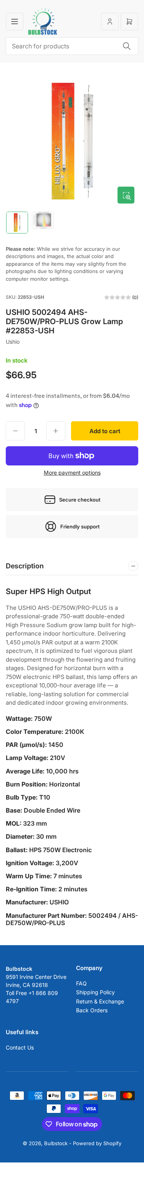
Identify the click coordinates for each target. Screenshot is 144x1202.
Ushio (13, 341)
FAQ (81, 983)
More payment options (72, 472)
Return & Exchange (100, 1001)
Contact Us (20, 1047)
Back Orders (92, 1010)
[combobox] (72, 46)
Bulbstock (56, 1143)
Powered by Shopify (97, 1143)
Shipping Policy (95, 992)
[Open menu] (14, 21)
